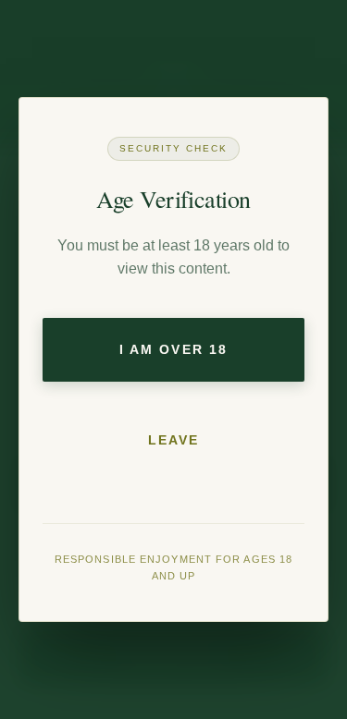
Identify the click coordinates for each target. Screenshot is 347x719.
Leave (174, 440)
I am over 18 (173, 349)
